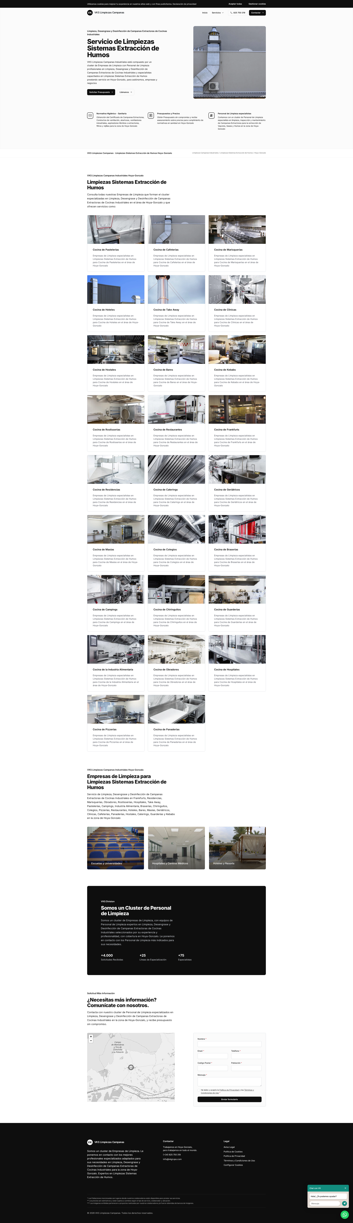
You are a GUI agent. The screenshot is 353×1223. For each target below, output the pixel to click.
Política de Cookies (233, 1151)
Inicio (205, 12)
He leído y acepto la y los (227, 1091)
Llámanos (124, 92)
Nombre (202, 1039)
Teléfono (236, 1051)
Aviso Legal (229, 1147)
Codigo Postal (205, 1063)
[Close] (345, 1188)
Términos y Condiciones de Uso (239, 1160)
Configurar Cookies (233, 1165)
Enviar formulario (229, 1099)
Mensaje (202, 1075)
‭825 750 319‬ (239, 12)
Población (236, 1063)
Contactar (256, 12)
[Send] (344, 1203)
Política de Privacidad (229, 1090)
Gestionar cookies (257, 4)
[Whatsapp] (345, 1215)
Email (201, 1051)
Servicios (216, 12)
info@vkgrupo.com (172, 1159)
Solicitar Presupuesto (99, 92)
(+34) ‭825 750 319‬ (172, 1154)
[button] (131, 1067)
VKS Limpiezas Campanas (109, 12)
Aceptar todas (235, 4)
